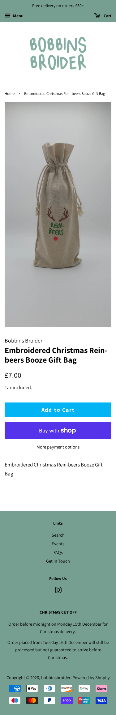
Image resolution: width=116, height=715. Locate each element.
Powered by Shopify (91, 677)
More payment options (58, 447)
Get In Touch (58, 561)
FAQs (58, 552)
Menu (18, 16)
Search (58, 535)
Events (58, 544)
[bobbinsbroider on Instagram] (58, 591)
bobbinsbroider (55, 677)
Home (10, 93)
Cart (107, 16)
